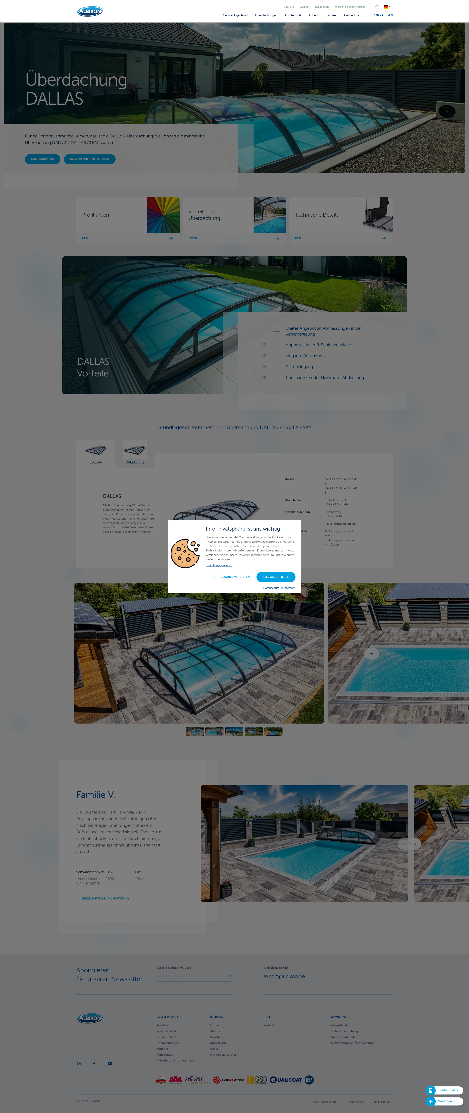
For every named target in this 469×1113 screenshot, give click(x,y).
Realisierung (322, 7)
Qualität (304, 7)
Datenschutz (271, 588)
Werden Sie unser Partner (350, 7)
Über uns (289, 7)
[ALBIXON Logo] (90, 11)
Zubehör (315, 15)
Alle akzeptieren (276, 577)
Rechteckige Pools (235, 15)
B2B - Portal (382, 15)
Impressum (288, 588)
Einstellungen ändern (219, 565)
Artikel (332, 15)
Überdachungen (266, 15)
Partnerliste (351, 15)
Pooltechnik (293, 15)
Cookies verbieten (235, 577)
